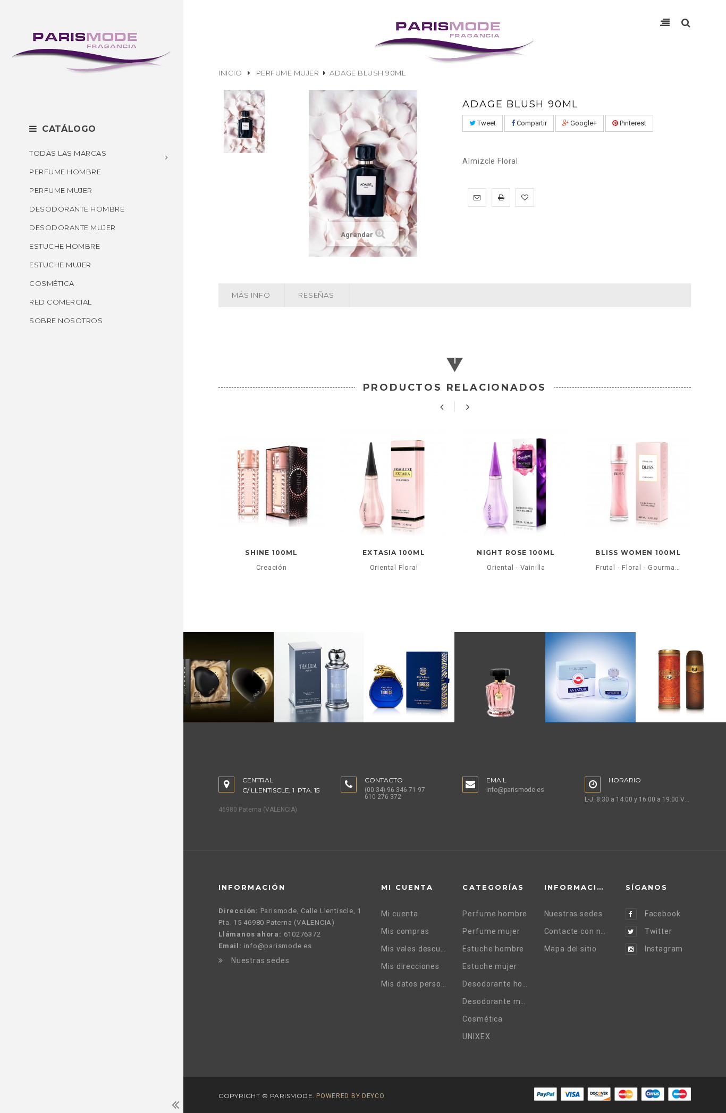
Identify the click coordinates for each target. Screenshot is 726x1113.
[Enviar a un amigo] (477, 197)
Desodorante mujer (495, 1001)
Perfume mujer (287, 73)
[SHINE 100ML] (271, 482)
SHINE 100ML (271, 552)
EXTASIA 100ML (393, 552)
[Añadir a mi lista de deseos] (525, 197)
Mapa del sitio (570, 949)
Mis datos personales (413, 984)
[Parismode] (91, 53)
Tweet (486, 123)
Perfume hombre (494, 913)
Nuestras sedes (260, 960)
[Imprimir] (501, 197)
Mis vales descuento (413, 949)
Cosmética (482, 1019)
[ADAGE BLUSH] (245, 121)
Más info (251, 295)
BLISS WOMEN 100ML (638, 552)
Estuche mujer (489, 966)
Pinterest (632, 123)
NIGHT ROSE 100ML (516, 552)
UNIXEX (476, 1036)
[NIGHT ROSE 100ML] (516, 482)
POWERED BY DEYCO (350, 1096)
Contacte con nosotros (577, 931)
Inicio (230, 73)
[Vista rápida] (272, 515)
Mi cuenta (399, 913)
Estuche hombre (493, 949)
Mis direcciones (410, 966)
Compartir (531, 123)
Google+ (583, 123)
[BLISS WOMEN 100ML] (638, 482)
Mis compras (405, 931)
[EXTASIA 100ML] (394, 482)
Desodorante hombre (495, 984)
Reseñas (316, 295)
